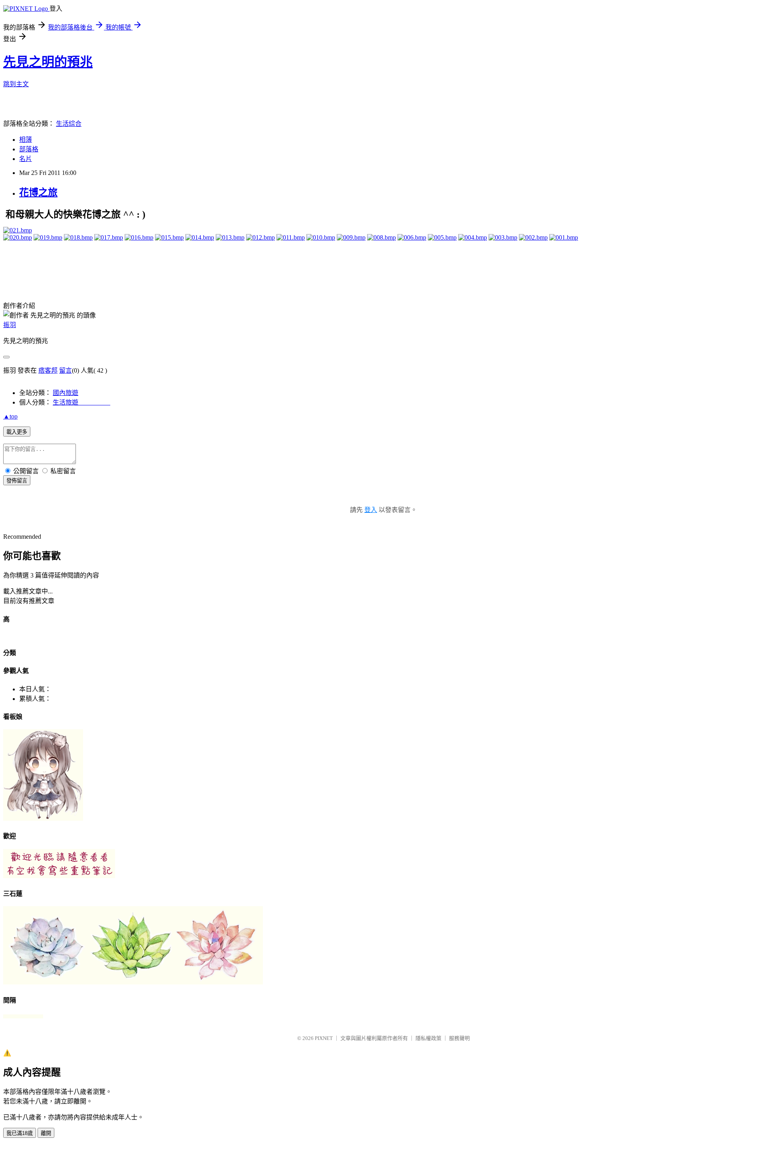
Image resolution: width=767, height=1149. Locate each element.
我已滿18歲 (19, 1133)
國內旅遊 (65, 392)
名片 (25, 158)
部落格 (28, 149)
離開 (46, 1133)
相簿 (25, 139)
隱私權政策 (428, 1038)
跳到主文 (16, 84)
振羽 (9, 324)
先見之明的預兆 (48, 62)
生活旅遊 (81, 402)
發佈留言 (16, 481)
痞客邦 (48, 370)
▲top (10, 416)
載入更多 (16, 432)
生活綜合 (68, 123)
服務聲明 (459, 1038)
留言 (65, 370)
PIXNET (324, 1038)
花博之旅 (38, 192)
